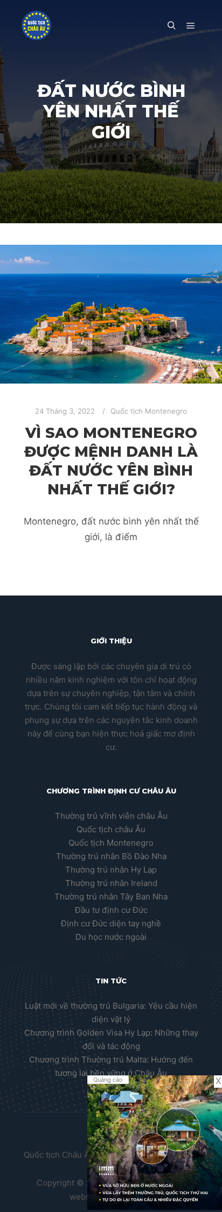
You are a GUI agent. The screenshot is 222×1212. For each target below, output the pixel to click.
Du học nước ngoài (111, 937)
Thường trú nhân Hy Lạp (111, 869)
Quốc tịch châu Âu (111, 829)
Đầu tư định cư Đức (111, 910)
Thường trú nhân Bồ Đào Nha (111, 856)
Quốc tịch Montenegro (148, 411)
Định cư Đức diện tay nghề (111, 923)
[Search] (171, 26)
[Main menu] (190, 26)
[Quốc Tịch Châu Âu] (36, 25)
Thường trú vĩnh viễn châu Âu (111, 816)
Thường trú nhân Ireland (111, 883)
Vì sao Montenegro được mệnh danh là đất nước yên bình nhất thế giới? (111, 461)
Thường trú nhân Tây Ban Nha (111, 896)
